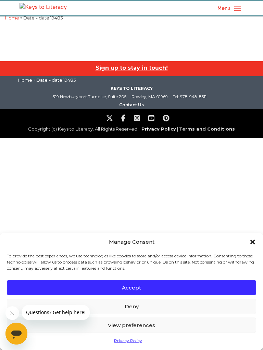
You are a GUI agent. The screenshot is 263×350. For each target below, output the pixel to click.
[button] (252, 242)
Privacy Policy (128, 340)
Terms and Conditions (207, 129)
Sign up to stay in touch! (132, 68)
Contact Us (131, 104)
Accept (131, 287)
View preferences (131, 325)
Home (12, 18)
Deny (132, 306)
